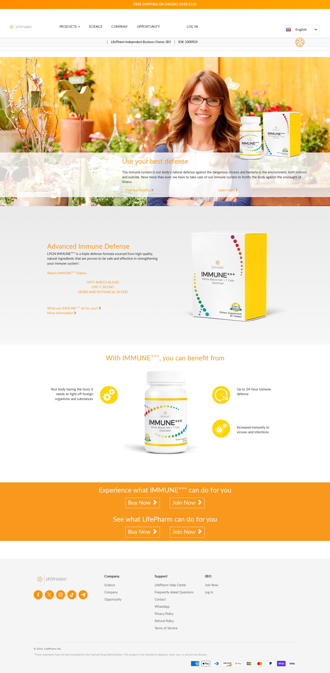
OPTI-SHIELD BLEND (103, 282)
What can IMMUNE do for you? (72, 308)
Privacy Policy (164, 614)
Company (119, 26)
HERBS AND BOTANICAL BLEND (103, 292)
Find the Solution (138, 190)
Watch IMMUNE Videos (67, 273)
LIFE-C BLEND (103, 287)
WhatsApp (162, 606)
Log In (192, 26)
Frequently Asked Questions (174, 592)
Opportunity (148, 26)
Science (96, 26)
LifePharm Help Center (170, 585)
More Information (60, 313)
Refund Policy (164, 621)
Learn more (226, 190)
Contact (160, 599)
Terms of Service (166, 628)
